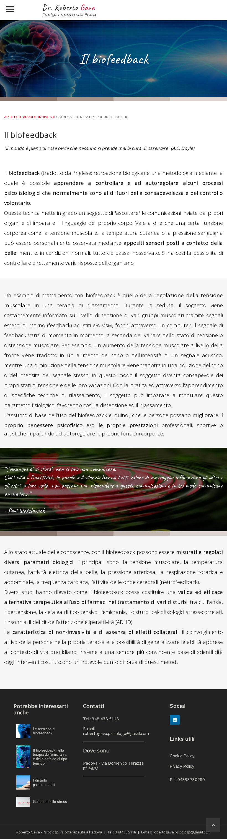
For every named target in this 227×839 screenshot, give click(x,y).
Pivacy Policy (182, 766)
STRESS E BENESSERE (77, 117)
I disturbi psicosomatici (44, 782)
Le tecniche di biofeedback (44, 731)
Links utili (182, 739)
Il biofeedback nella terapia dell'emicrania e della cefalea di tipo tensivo (50, 756)
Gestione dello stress (50, 802)
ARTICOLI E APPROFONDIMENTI (30, 117)
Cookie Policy (182, 756)
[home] (213, 825)
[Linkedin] (174, 720)
